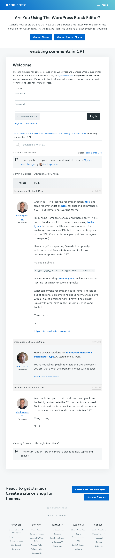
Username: (21, 93)
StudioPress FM (98, 534)
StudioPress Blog (78, 530)
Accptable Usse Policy (36, 539)
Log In (93, 116)
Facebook (99, 538)
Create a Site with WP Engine (16, 531)
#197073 (96, 191)
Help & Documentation (78, 535)
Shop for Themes (96, 497)
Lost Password (30, 123)
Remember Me (29, 116)
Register (19, 123)
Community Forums (23, 133)
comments (91, 152)
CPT (100, 152)
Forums (39, 133)
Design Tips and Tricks (75, 133)
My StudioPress (65, 75)
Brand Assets (36, 530)
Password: (20, 104)
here (87, 201)
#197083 (96, 342)
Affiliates (78, 549)
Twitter (99, 542)
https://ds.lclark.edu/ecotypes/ (52, 331)
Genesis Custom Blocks (69, 37)
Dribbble (99, 546)
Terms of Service (37, 534)
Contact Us (37, 553)
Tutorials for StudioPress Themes (46, 377)
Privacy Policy (37, 545)
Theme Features (16, 541)
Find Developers (57, 530)
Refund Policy (36, 549)
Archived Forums (53, 133)
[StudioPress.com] (16, 5)
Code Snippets (66, 278)
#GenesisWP (57, 542)
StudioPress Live (99, 530)
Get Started (16, 545)
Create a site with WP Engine (90, 489)
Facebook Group (57, 538)
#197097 (96, 387)
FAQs (78, 541)
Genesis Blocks (41, 37)
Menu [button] (105, 4)
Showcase (16, 549)
